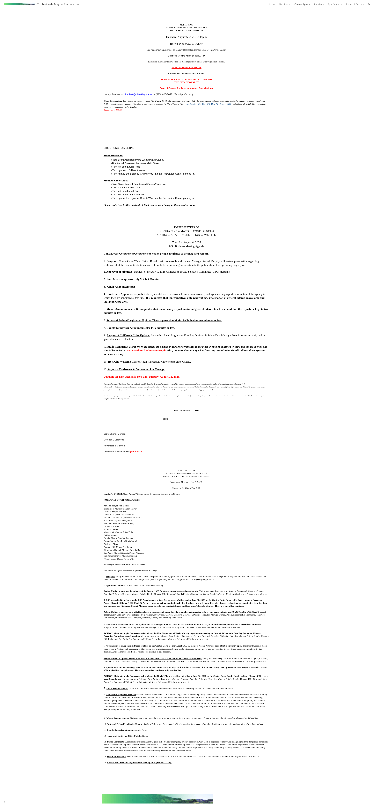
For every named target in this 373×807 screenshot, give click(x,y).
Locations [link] (319, 4)
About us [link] (283, 4)
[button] (369, 4)
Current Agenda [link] (302, 4)
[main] (186, 390)
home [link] (272, 4)
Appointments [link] (335, 4)
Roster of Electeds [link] (355, 4)
